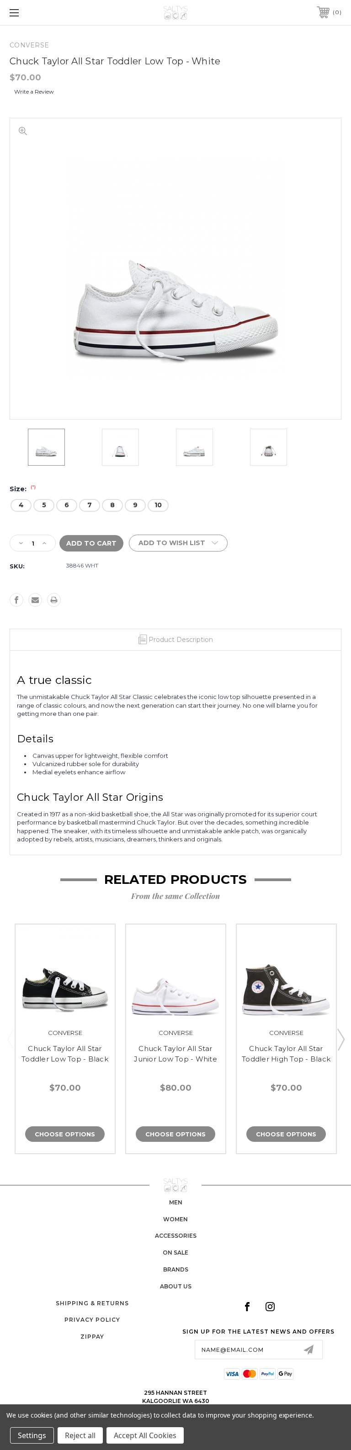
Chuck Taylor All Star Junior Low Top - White (175, 1053)
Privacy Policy (92, 1319)
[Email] (35, 600)
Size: (23, 489)
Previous (10, 1039)
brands (175, 1269)
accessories (176, 1235)
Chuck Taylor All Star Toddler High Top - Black (286, 1053)
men (175, 1202)
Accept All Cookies (145, 1435)
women (175, 1219)
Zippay (92, 1336)
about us (175, 1286)
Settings (32, 1435)
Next (340, 1039)
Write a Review (34, 91)
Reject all (80, 1435)
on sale (175, 1252)
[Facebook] (16, 600)
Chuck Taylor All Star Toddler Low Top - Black (64, 1053)
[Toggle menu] (43, 12)
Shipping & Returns (92, 1303)
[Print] (54, 600)
